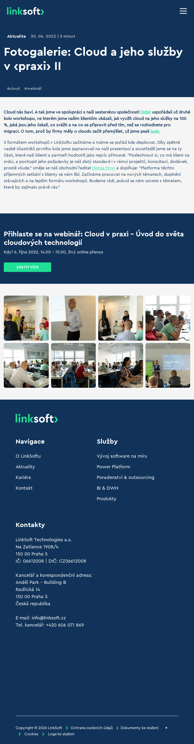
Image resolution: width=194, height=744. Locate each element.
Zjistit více (27, 267)
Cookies (31, 734)
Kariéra (23, 477)
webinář (34, 88)
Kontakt (24, 488)
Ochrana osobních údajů (92, 728)
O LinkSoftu (28, 456)
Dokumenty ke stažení (140, 728)
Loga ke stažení (61, 734)
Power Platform (113, 466)
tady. (155, 131)
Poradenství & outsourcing (125, 477)
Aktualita (16, 36)
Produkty (106, 498)
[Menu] (183, 11)
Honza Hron (103, 168)
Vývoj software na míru (122, 456)
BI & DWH (107, 488)
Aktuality (25, 466)
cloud (15, 88)
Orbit (146, 112)
